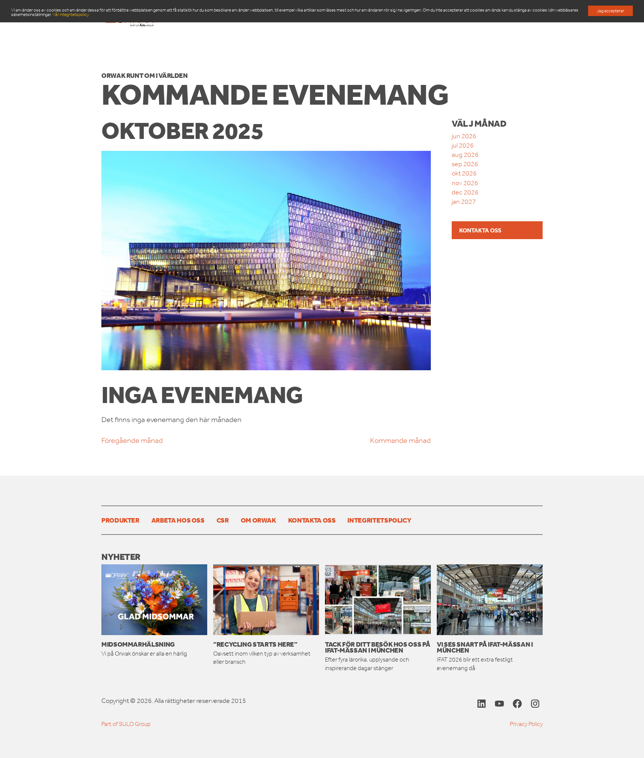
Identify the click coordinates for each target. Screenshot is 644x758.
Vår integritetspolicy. (71, 15)
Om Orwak (258, 520)
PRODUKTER (120, 520)
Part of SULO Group (126, 723)
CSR (223, 520)
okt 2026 (464, 173)
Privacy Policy (526, 723)
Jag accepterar (610, 11)
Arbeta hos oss (178, 520)
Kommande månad (400, 440)
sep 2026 (465, 164)
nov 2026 (465, 183)
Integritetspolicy (379, 520)
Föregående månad (132, 440)
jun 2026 (464, 136)
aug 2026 (465, 154)
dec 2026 (465, 192)
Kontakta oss (480, 230)
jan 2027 (464, 201)
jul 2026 (463, 145)
